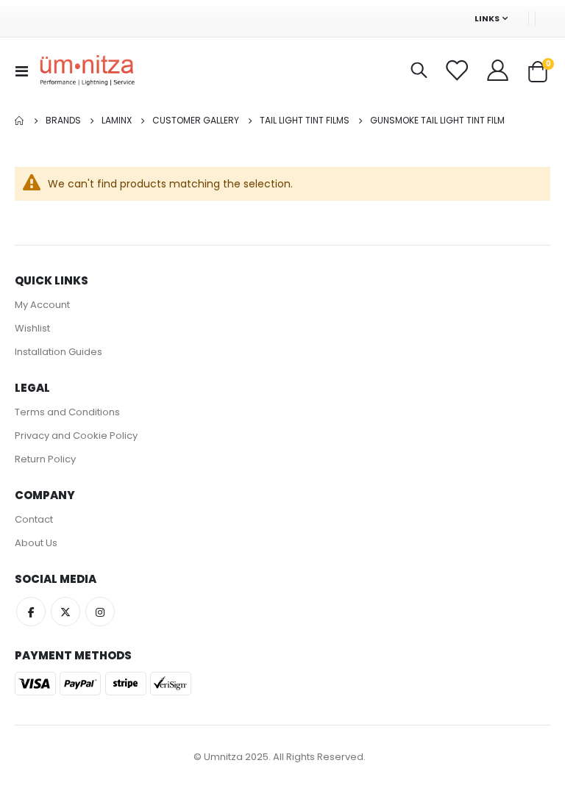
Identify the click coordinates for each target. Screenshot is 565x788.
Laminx (117, 120)
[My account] (498, 70)
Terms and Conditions (67, 412)
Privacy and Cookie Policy (76, 436)
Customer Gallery (195, 120)
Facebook (31, 611)
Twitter (65, 611)
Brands (63, 120)
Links (487, 18)
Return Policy (45, 459)
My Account (42, 305)
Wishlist (32, 328)
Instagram (100, 611)
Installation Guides (58, 352)
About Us (36, 543)
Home (20, 120)
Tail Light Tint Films (304, 120)
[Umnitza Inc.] (87, 71)
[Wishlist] (458, 70)
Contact (34, 519)
